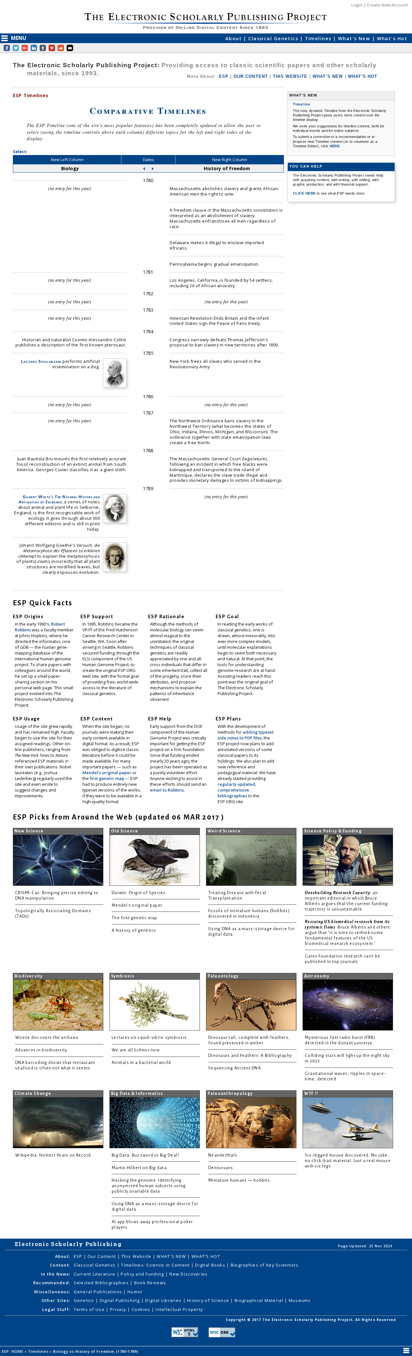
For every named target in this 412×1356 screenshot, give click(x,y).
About (234, 38)
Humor (135, 1292)
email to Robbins (167, 790)
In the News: (55, 1274)
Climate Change (33, 1093)
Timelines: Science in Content (156, 1265)
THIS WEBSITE (290, 76)
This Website (137, 1256)
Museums (300, 1300)
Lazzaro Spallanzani (41, 361)
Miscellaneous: (52, 1292)
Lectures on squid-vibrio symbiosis (149, 1037)
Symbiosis (122, 976)
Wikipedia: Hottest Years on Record (53, 1155)
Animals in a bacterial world (141, 1062)
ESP (224, 76)
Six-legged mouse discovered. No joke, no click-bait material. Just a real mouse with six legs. (348, 1160)
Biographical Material (260, 1300)
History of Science (208, 1300)
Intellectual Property (179, 1309)
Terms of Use (90, 1309)
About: (62, 1256)
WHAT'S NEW (328, 76)
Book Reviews (150, 1283)
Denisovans (220, 1168)
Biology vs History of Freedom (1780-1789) (96, 1351)
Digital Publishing (120, 1300)
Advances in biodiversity (41, 1050)
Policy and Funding (143, 1274)
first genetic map (107, 778)
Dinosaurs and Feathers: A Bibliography (250, 1055)
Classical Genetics (274, 38)
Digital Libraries (164, 1300)
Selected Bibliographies (102, 1283)
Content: (60, 1265)
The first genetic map (134, 918)
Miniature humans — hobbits (239, 1180)
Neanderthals (222, 1155)
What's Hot (392, 38)
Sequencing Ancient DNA (234, 1068)
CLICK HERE (305, 193)
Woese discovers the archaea (46, 1037)
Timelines (319, 38)
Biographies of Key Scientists (264, 1265)
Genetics (85, 1300)
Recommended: (51, 1283)
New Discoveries (188, 1274)
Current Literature (95, 1274)
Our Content (102, 1256)
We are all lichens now (136, 1050)
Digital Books (211, 1265)
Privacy (118, 1309)
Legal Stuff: (56, 1309)
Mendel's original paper (107, 772)
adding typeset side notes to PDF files (246, 735)
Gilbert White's (59, 499)
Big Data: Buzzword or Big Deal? (145, 1155)
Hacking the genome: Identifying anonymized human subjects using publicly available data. (149, 1186)
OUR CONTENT (251, 76)
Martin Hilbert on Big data (139, 1168)
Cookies (142, 1309)
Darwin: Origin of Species (139, 893)
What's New (355, 38)
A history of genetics (134, 930)
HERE (335, 146)
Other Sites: (56, 1300)
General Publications (99, 1292)
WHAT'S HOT (363, 76)
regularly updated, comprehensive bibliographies (237, 790)
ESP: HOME (13, 1351)
